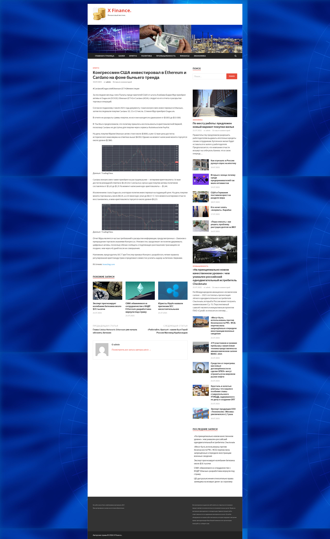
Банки (122, 56)
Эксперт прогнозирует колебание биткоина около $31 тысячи (107, 306)
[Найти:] (215, 76)
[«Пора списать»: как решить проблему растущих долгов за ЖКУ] (201, 231)
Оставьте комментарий (122, 82)
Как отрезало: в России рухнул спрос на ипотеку (223, 161)
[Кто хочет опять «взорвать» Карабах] (201, 216)
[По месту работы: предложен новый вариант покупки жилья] (215, 117)
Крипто (133, 56)
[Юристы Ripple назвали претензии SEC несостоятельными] (173, 300)
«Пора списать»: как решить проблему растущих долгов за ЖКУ (223, 224)
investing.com (109, 264)
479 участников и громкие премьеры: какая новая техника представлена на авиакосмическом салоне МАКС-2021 (224, 348)
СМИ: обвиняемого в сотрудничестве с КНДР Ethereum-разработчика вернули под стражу (138, 307)
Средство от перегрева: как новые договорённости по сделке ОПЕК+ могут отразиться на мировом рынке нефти (223, 370)
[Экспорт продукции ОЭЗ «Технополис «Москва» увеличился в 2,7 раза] (201, 418)
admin (108, 82)
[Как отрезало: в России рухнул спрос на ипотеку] (201, 169)
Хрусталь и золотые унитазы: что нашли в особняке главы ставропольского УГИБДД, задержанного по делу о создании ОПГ (223, 393)
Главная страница (104, 56)
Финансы (184, 56)
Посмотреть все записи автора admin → (131, 349)
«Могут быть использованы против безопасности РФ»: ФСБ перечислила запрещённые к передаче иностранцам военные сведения (224, 325)
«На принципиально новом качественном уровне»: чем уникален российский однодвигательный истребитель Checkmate (215, 276)
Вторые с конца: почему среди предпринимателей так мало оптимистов (223, 179)
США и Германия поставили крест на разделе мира (221, 195)
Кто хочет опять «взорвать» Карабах (221, 208)
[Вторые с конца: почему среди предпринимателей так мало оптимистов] (201, 184)
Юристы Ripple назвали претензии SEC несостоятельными (170, 306)
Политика (146, 56)
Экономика (200, 56)
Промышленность (166, 56)
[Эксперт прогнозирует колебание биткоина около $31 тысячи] (107, 300)
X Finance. (119, 10)
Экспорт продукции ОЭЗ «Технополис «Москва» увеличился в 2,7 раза (223, 412)
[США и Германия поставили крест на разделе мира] (201, 201)
